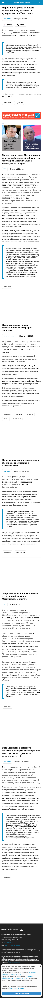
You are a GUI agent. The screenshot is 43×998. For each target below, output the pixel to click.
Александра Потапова (32, 94)
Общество (7, 19)
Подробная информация (14, 962)
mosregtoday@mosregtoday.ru (12, 945)
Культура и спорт (10, 336)
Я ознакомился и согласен (21, 993)
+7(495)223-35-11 (8, 942)
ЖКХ (5, 169)
